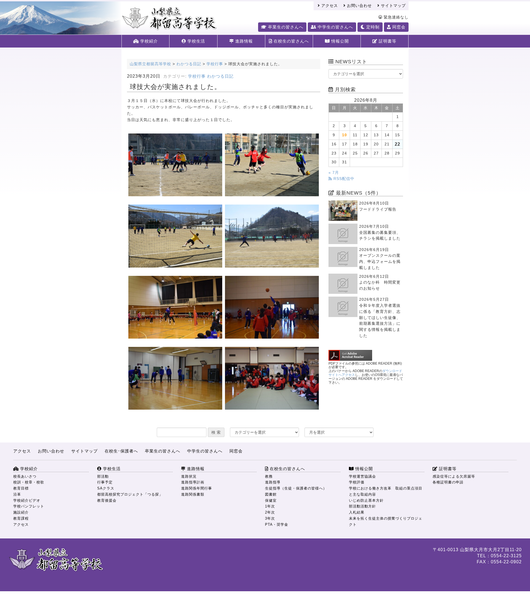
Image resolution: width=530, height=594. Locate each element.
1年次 (270, 506)
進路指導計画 (192, 482)
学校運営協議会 (362, 476)
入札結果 (356, 512)
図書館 (271, 494)
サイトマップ (393, 6)
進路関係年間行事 (196, 488)
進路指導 (272, 482)
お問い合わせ (359, 6)
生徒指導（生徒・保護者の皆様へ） (296, 488)
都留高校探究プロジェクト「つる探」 (130, 494)
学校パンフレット (28, 506)
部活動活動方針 (362, 506)
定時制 (372, 27)
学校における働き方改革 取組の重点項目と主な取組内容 (385, 491)
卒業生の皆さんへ (285, 27)
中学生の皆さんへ (334, 27)
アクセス (329, 6)
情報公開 (339, 41)
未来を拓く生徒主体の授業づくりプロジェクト (385, 521)
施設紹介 (21, 512)
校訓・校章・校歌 (28, 482)
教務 (269, 476)
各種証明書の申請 (448, 482)
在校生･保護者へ (121, 451)
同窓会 (398, 27)
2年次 (270, 512)
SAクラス (105, 488)
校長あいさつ (24, 476)
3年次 (270, 518)
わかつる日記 (220, 76)
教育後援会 (106, 500)
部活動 (103, 476)
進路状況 (189, 476)
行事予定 (105, 482)
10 (344, 135)
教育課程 (21, 518)
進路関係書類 (192, 494)
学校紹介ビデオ (26, 500)
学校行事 (197, 76)
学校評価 (356, 482)
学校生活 (195, 41)
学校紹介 (148, 41)
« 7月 (333, 173)
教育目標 (21, 488)
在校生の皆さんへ (290, 41)
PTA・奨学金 (276, 524)
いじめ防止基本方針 (366, 500)
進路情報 (243, 41)
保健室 (271, 500)
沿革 (17, 494)
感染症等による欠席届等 (454, 476)
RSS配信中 (343, 179)
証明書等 (386, 41)
